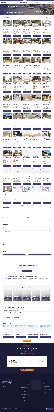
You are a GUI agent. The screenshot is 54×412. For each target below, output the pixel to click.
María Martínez (6, 335)
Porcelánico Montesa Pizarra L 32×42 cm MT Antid (16, 194)
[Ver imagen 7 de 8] (48, 43)
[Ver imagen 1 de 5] (5, 24)
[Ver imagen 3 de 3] (37, 24)
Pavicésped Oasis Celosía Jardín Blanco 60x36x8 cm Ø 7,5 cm (46, 158)
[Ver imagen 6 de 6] (29, 43)
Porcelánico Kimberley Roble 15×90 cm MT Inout (36, 194)
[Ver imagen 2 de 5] (6, 24)
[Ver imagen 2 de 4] (16, 24)
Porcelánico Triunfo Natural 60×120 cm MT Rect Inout (6, 194)
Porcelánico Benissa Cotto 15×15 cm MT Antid (7, 65)
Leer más (8, 337)
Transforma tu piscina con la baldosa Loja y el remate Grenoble (33, 334)
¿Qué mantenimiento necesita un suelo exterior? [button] (11, 317)
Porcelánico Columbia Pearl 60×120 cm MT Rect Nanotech (46, 121)
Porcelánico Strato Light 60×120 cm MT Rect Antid (7, 46)
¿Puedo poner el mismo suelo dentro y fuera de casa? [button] (12, 315)
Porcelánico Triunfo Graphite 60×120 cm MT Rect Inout (46, 176)
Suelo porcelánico (23, 380)
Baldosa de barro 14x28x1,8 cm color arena (37, 176)
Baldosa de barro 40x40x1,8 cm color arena (27, 84)
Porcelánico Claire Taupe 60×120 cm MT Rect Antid (17, 139)
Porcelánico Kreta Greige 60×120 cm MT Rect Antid (27, 65)
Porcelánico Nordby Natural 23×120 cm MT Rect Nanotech (16, 121)
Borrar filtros (27, 256)
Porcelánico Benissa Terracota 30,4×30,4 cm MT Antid (16, 46)
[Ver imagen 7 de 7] (19, 173)
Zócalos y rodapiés (23, 403)
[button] (45, 361)
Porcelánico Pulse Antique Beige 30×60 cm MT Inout (37, 46)
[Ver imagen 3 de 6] (26, 43)
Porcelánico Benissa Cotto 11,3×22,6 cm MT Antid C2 (37, 84)
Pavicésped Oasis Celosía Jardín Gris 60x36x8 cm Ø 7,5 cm (7, 121)
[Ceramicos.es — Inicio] (6, 379)
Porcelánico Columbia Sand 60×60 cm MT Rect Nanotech (46, 84)
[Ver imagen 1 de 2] (16, 99)
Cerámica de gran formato (24, 395)
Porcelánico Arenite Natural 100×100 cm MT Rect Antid (36, 102)
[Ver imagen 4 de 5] (8, 24)
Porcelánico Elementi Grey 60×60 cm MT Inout (17, 176)
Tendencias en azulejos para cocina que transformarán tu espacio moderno (45, 334)
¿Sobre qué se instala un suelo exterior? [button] (10, 319)
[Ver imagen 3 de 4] (17, 24)
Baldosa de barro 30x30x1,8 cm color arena (27, 139)
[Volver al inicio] (23, 2)
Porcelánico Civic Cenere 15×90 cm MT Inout (36, 121)
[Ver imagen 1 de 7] (14, 173)
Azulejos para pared (23, 401)
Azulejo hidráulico (23, 391)
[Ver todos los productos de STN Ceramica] (20, 20)
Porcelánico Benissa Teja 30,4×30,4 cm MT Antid (7, 84)
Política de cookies (45, 392)
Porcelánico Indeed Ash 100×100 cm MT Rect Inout (47, 194)
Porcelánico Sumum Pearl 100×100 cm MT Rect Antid (17, 84)
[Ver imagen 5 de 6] (28, 43)
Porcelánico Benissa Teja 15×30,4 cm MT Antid (26, 46)
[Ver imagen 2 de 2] (17, 99)
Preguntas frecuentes (46, 382)
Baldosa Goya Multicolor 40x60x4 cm (36, 158)
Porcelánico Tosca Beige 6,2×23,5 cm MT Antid (26, 176)
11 (31, 205)
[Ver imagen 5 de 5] (28, 24)
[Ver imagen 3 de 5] (7, 24)
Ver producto (7, 54)
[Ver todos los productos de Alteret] (40, 132)
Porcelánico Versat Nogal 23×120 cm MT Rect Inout (27, 121)
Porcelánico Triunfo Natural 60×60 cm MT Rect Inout (37, 65)
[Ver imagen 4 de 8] (46, 43)
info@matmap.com (5, 385)
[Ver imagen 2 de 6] (25, 43)
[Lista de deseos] (46, 2)
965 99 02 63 (4, 386)
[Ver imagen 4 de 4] (18, 24)
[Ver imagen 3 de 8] (45, 43)
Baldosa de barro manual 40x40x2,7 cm (27, 194)
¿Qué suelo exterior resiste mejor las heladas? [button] (11, 310)
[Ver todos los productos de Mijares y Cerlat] (11, 20)
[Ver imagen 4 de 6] (27, 43)
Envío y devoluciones (46, 386)
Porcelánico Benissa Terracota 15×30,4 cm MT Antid (17, 65)
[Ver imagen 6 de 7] (18, 173)
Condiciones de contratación (47, 389)
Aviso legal (44, 393)
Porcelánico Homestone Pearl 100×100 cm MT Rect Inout (47, 139)
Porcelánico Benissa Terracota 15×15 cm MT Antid (6, 176)
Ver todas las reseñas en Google (27, 369)
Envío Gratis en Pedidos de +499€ (27, 0)
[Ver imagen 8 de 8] (49, 43)
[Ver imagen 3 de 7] (16, 173)
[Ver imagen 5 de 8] (47, 43)
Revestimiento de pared (24, 398)
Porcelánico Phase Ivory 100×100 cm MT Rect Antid (17, 27)
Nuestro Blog (45, 380)
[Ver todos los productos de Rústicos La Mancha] (30, 77)
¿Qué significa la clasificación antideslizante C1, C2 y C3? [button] (12, 312)
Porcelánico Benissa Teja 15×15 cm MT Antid (46, 102)
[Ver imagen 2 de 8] (44, 43)
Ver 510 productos (27, 254)
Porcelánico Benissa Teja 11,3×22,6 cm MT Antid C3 (46, 46)
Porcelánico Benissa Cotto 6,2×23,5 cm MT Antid (7, 27)
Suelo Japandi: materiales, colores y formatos (21, 334)
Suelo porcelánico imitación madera (24, 383)
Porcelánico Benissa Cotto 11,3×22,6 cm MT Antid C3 (7, 158)
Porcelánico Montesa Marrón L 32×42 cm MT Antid (26, 27)
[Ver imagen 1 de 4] (15, 24)
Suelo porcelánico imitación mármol (24, 388)
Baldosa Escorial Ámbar (46, 64)
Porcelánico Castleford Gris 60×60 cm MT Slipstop (17, 102)
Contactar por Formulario (27, 271)
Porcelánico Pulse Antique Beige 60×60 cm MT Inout (37, 27)
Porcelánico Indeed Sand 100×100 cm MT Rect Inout (47, 27)
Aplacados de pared (23, 400)
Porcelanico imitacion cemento (25, 384)
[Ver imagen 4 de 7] (17, 173)
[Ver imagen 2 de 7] (15, 173)
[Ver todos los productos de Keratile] (50, 77)
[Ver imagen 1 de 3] (45, 24)
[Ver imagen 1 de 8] (43, 43)
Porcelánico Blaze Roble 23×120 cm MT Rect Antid (27, 102)
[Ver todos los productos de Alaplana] (20, 95)
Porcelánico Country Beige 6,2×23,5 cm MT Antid (7, 139)
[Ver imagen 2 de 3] (36, 24)
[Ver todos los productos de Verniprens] (50, 58)
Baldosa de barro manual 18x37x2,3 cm (36, 139)
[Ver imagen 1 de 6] (24, 43)
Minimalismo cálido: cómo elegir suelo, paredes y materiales (8, 334)
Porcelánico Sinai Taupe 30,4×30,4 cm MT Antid (6, 102)
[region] (7, 23)
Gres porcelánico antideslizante (25, 394)
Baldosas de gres (23, 397)
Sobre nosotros (45, 383)
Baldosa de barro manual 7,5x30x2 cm (27, 158)
